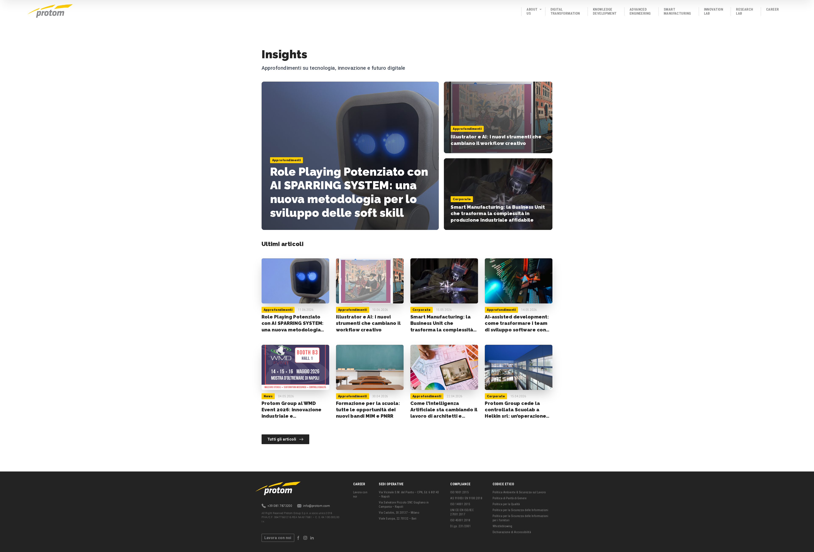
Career (772, 9)
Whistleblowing (502, 526)
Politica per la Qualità (506, 504)
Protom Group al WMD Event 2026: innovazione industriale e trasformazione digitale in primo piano (294, 416)
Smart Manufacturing (677, 11)
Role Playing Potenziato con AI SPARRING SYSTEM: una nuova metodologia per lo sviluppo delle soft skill (349, 192)
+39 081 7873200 (280, 506)
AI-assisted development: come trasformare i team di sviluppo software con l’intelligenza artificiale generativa (517, 329)
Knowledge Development (605, 11)
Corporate (462, 199)
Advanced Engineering (640, 11)
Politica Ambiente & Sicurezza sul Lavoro (519, 492)
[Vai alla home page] (50, 10)
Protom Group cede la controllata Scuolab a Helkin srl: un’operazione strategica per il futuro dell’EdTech (515, 416)
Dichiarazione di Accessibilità (512, 532)
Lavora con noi (277, 537)
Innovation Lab (713, 11)
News (268, 396)
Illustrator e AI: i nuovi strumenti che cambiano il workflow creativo (368, 323)
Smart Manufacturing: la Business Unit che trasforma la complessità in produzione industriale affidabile (498, 213)
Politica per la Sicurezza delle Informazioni (520, 510)
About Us (532, 11)
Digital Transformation (565, 11)
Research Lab (744, 11)
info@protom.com (316, 506)
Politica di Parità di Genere (510, 498)
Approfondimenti (286, 160)
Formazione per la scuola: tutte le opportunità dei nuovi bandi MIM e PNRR (368, 409)
